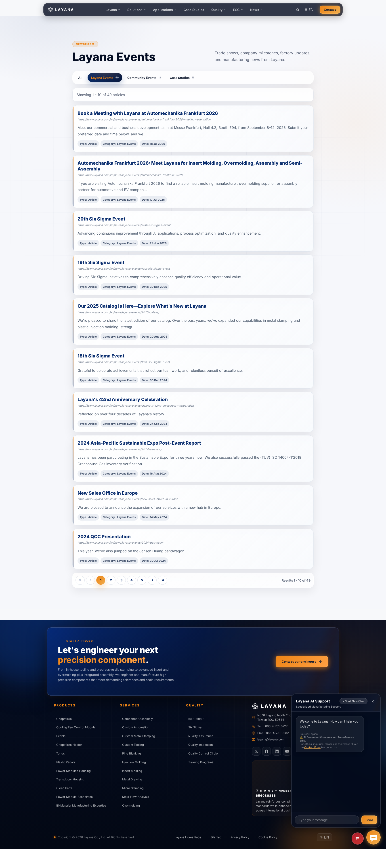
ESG (236, 10)
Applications (163, 10)
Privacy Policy (240, 837)
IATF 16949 (195, 719)
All (80, 78)
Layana (111, 10)
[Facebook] (266, 751)
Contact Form (312, 747)
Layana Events (105, 78)
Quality (216, 10)
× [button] (372, 701)
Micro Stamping (133, 788)
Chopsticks (64, 719)
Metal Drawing (132, 779)
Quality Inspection (200, 744)
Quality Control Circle (203, 753)
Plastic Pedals (65, 762)
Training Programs (200, 762)
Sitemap (215, 837)
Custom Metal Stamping (138, 736)
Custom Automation (135, 727)
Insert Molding (132, 771)
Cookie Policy (267, 837)
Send (369, 820)
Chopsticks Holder (69, 744)
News (254, 10)
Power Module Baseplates (74, 797)
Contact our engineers (299, 661)
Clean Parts (64, 788)
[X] (256, 751)
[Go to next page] (152, 580)
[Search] (298, 9)
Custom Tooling (133, 744)
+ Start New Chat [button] (353, 701)
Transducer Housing (70, 779)
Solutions (135, 10)
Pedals (60, 736)
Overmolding (131, 805)
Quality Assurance (200, 736)
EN (311, 9)
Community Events (144, 78)
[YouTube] (287, 751)
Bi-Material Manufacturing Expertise (81, 805)
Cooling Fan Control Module (76, 727)
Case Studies (194, 10)
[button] (373, 837)
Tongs (60, 753)
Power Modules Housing (73, 771)
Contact (330, 9)
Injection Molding (134, 762)
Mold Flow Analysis (135, 797)
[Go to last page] (162, 580)
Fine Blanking (131, 753)
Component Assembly (137, 719)
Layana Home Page (188, 837)
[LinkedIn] (277, 751)
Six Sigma (194, 727)
